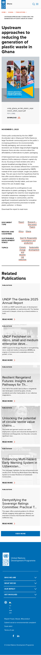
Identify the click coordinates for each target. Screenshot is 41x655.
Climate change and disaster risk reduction (22, 253)
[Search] (10, 608)
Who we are (10, 577)
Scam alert (8, 626)
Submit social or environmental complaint (20, 622)
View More (20, 533)
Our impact (9, 589)
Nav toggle (37, 4)
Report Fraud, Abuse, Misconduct (17, 619)
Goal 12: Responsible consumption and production (28, 240)
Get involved (10, 594)
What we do (10, 583)
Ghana (9, 4)
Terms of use (9, 630)
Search (33, 4)
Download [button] (12, 118)
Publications (20, 12)
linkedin (18, 636)
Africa (21, 231)
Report (21, 222)
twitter (8, 636)
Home (4, 12)
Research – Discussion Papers (32, 224)
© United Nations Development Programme (19, 645)
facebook (13, 636)
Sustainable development (34, 248)
